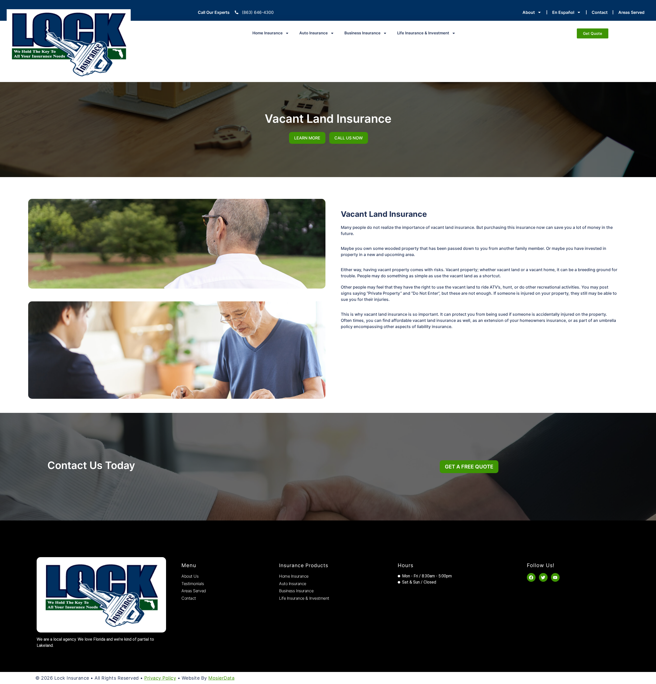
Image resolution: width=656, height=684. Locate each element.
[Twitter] (543, 577)
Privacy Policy (160, 678)
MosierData (221, 678)
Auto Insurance (313, 32)
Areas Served (631, 12)
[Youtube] (555, 577)
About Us (189, 576)
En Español (563, 12)
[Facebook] (531, 577)
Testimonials (192, 583)
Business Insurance (362, 32)
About (528, 12)
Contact (600, 12)
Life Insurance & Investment (423, 32)
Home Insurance (267, 32)
